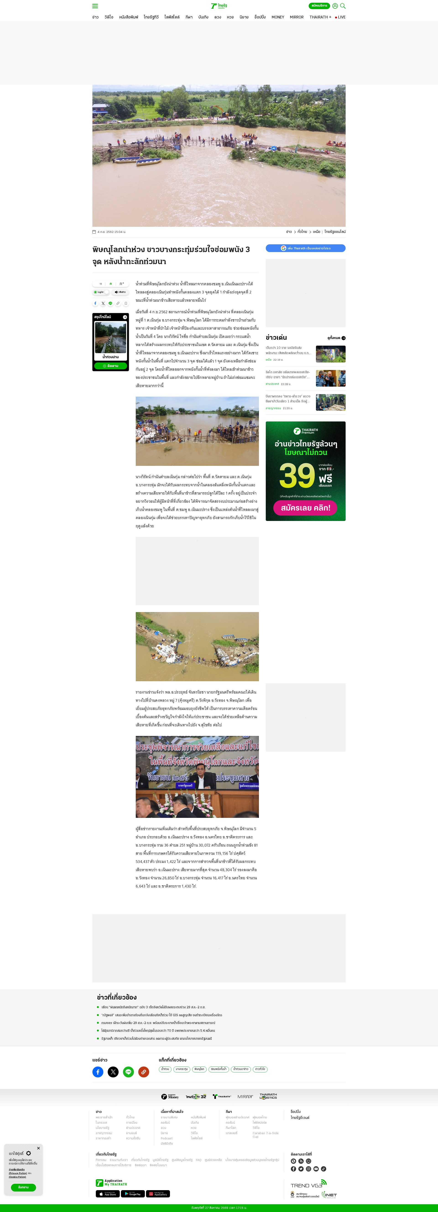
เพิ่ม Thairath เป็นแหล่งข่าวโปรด (309, 248)
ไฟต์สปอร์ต (260, 1123)
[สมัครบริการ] (306, 471)
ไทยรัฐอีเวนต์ (300, 1118)
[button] (95, 303)
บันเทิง (195, 1123)
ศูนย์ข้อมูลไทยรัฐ (182, 1160)
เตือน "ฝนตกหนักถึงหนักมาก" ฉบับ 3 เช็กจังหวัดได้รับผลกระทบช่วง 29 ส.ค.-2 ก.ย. (153, 1007)
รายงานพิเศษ (169, 1117)
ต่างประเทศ (272, 384)
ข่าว (289, 232)
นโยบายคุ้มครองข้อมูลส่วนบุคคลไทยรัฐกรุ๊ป (252, 1160)
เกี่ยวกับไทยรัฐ (140, 1160)
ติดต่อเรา (140, 1165)
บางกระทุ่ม (182, 1069)
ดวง (163, 1128)
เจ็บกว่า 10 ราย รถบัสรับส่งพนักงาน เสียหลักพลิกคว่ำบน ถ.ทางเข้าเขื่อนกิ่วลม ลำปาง (289, 351)
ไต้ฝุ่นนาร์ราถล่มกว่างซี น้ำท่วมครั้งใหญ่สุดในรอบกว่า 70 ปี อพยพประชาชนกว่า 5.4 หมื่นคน (158, 1031)
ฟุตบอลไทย (260, 1117)
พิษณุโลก (199, 1069)
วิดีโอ (194, 1133)
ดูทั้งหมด (334, 338)
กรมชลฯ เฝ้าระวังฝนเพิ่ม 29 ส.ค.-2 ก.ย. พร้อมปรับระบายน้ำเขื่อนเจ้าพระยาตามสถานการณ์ (158, 1023)
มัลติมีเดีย (167, 1144)
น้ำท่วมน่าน (111, 357)
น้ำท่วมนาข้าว (240, 1069)
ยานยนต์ (131, 1133)
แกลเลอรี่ (231, 1133)
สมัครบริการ (319, 6)
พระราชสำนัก (104, 1117)
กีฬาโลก (231, 1128)
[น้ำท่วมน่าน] (110, 337)
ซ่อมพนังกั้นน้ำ (219, 1069)
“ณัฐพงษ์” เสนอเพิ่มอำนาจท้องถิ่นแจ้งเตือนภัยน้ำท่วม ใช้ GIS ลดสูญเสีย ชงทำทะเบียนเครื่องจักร (162, 1015)
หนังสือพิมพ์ (198, 1117)
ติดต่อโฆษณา (158, 1165)
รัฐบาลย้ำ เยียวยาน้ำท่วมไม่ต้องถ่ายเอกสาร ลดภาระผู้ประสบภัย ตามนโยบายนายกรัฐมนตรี (157, 1039)
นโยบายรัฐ (102, 1128)
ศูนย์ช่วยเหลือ (213, 1160)
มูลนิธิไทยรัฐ (160, 1160)
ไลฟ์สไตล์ (197, 1138)
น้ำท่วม (165, 1069)
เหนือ (316, 232)
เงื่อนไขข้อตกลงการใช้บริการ (113, 1165)
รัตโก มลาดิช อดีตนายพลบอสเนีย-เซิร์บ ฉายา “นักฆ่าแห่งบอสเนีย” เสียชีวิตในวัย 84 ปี (288, 375)
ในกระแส (101, 1123)
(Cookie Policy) (17, 1177)
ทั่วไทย (302, 232)
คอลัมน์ (165, 1123)
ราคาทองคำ (103, 1138)
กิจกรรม (101, 1160)
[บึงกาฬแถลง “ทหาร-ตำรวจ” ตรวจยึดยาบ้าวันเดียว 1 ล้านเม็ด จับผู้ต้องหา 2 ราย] (331, 402)
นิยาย (164, 1133)
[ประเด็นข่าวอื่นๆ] (125, 317)
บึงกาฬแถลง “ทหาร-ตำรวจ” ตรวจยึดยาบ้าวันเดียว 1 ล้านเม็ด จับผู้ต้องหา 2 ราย (288, 399)
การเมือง (131, 1123)
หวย (193, 1128)
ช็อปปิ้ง (296, 1112)
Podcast (166, 1138)
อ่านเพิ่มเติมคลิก (18, 1172)
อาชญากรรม (273, 408)
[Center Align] (38, 1148)
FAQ (198, 1160)
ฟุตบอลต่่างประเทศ (237, 1117)
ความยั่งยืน (133, 1138)
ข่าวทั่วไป (260, 1069)
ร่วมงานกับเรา (119, 1160)
